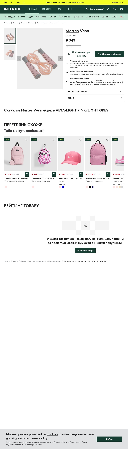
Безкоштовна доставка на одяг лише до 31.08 (65, 2)
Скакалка (53, 23)
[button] (19, 58)
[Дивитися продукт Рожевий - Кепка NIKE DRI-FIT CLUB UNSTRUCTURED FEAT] (71, 153)
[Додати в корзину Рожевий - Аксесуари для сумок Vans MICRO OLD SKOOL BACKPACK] (54, 174)
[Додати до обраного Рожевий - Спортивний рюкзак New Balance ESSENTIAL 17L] (107, 139)
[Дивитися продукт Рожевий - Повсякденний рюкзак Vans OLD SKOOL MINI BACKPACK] (17, 153)
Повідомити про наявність (81, 54)
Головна (7, 23)
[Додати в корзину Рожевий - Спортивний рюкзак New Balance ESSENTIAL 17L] (108, 174)
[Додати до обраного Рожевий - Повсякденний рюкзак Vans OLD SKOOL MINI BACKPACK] (26, 139)
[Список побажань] (114, 9)
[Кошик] (121, 9)
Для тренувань (42, 23)
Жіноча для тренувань (37, 261)
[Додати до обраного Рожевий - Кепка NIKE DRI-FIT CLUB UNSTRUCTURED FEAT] (80, 139)
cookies (52, 434)
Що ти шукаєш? (97, 9)
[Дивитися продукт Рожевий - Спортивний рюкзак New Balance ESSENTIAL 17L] (98, 153)
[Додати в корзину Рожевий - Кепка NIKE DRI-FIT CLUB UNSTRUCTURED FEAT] (81, 174)
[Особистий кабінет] (108, 9)
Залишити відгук (85, 250)
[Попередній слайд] (19, 58)
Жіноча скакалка (54, 261)
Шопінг (15, 23)
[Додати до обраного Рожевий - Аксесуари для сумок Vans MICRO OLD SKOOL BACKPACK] (53, 139)
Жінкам (31, 23)
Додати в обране (111, 54)
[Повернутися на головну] (12, 9)
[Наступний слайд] (60, 58)
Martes (62, 23)
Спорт (23, 23)
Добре (109, 439)
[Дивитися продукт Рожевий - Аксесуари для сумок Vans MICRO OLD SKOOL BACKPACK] (44, 153)
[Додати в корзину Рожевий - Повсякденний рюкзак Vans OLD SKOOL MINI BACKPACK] (27, 174)
